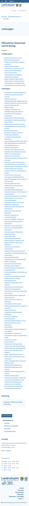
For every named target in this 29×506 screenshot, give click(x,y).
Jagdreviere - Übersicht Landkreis (13, 225)
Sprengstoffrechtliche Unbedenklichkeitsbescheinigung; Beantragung (13, 312)
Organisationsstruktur (10, 431)
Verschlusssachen (9, 341)
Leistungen (7, 423)
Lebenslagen (7, 428)
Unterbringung (8, 327)
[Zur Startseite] (11, 5)
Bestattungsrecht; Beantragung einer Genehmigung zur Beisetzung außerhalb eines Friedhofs (15, 120)
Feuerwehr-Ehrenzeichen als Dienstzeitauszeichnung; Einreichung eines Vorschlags (15, 158)
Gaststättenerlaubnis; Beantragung (13, 189)
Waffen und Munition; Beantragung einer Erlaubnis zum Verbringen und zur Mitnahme (15, 350)
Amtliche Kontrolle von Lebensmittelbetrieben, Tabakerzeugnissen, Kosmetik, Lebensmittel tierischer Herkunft (15, 101)
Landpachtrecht (8, 249)
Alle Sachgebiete (6, 415)
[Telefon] (2, 1)
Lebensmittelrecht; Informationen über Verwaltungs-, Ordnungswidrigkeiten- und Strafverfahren (15, 253)
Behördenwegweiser (8, 420)
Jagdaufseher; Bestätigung (11, 204)
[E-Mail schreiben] (6, 1)
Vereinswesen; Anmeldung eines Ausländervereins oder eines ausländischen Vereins (15, 335)
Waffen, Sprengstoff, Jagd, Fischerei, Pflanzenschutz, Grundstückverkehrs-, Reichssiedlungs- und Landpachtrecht (14, 81)
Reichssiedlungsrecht (10, 280)
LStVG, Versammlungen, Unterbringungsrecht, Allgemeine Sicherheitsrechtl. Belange (13, 75)
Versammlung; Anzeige (10, 339)
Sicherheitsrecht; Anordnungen (12, 303)
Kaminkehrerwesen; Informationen (13, 232)
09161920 (8, 450)
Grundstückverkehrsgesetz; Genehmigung (15, 196)
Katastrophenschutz (9, 234)
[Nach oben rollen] (26, 503)
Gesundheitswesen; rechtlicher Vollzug (14, 85)
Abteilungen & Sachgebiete (11, 426)
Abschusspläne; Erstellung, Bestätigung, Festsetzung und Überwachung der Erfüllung (15, 94)
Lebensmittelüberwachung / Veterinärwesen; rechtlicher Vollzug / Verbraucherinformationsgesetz (14, 68)
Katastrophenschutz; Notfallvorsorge (14, 240)
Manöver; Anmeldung (10, 261)
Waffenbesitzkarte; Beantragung (13, 365)
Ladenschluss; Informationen (12, 246)
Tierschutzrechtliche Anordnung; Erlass (15, 320)
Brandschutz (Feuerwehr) (11, 130)
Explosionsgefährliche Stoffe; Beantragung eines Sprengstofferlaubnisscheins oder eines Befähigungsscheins (15, 143)
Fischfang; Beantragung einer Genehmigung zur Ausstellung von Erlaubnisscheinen (13, 185)
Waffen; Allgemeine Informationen (13, 354)
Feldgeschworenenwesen (11, 147)
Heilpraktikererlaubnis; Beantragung (14, 202)
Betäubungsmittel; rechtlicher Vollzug (14, 124)
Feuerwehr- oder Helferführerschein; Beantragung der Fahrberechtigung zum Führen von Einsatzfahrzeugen (15, 152)
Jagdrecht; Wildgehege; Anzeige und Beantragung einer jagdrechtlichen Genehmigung (14, 221)
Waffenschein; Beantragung (11, 375)
